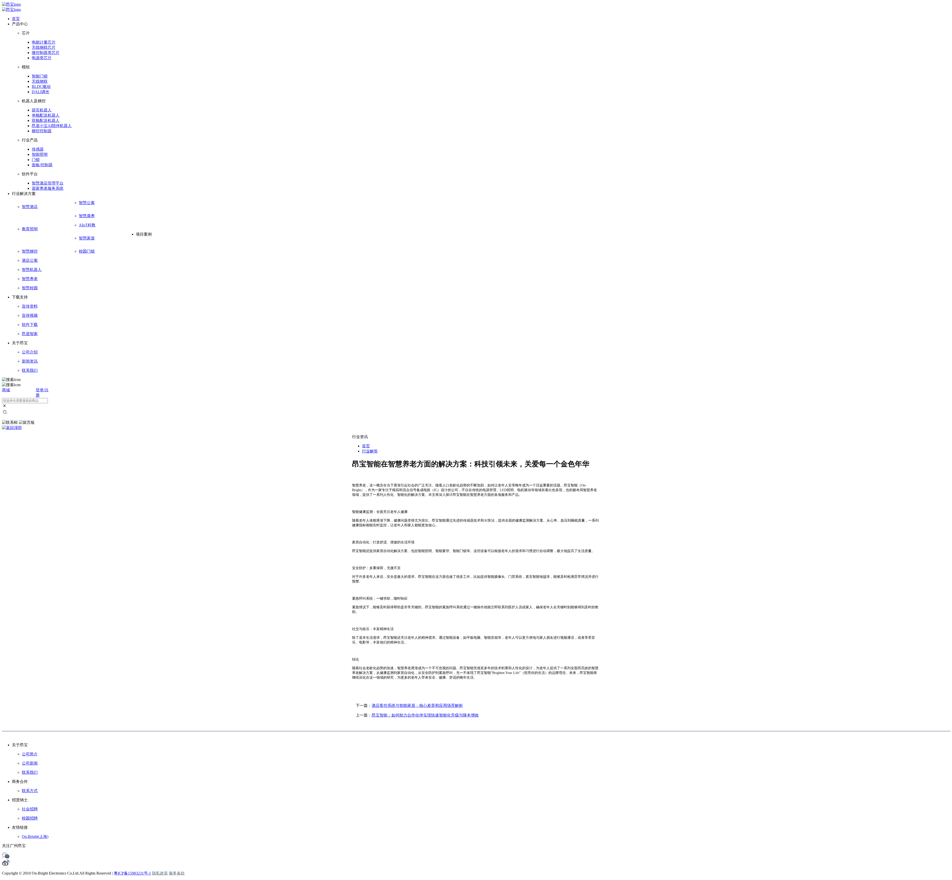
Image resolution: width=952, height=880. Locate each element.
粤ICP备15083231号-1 (132, 873)
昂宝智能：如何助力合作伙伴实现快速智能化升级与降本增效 (425, 715)
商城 (6, 390)
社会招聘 (30, 809)
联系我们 (30, 772)
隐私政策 (160, 873)
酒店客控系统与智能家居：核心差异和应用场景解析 (417, 705)
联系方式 (30, 791)
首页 (366, 446)
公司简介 (30, 754)
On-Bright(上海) (35, 836)
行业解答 (370, 451)
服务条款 (177, 873)
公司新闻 (30, 763)
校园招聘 (30, 818)
